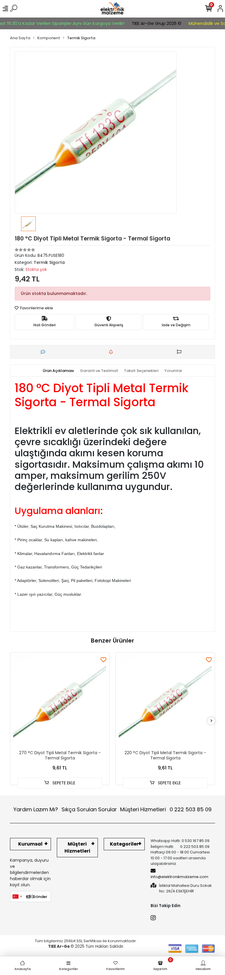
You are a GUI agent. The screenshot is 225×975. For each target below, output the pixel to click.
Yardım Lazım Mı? (35, 809)
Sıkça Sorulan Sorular (89, 809)
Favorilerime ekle (36, 308)
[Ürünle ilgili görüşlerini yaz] (44, 352)
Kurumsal (30, 844)
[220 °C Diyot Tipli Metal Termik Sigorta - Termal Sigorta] (165, 702)
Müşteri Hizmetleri (166, 809)
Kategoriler (124, 844)
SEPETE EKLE (63, 783)
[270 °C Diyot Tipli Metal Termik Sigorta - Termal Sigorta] (59, 702)
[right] (212, 721)
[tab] (58, 371)
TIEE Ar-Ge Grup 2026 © (151, 23)
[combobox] (17, 896)
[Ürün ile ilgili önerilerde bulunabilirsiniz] (180, 352)
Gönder (40, 896)
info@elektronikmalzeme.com (179, 877)
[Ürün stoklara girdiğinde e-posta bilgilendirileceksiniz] (112, 352)
